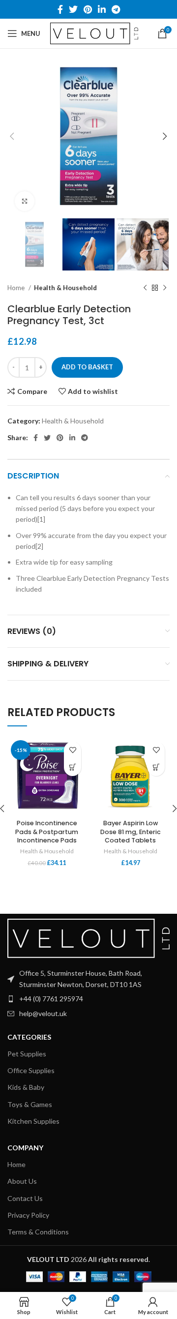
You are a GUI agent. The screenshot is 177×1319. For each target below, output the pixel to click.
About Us (22, 1181)
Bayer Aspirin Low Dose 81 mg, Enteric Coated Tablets (130, 831)
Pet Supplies (26, 1053)
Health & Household (65, 288)
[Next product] (165, 288)
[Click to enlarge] (24, 201)
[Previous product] (145, 288)
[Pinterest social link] (88, 9)
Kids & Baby (25, 1087)
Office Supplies (31, 1070)
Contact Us (25, 1198)
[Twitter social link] (73, 9)
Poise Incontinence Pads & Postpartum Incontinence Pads (46, 831)
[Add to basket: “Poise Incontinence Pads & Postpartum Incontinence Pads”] (72, 767)
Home (16, 288)
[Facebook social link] (60, 9)
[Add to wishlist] (72, 750)
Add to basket (87, 367)
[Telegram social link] (116, 9)
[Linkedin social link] (102, 9)
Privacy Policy (28, 1215)
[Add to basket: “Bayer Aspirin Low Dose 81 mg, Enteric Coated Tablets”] (156, 767)
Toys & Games (29, 1104)
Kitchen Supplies (33, 1121)
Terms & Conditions (38, 1232)
